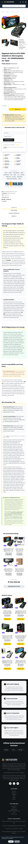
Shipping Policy (14, 809)
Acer (13, 749)
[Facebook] (2, 199)
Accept (10, 841)
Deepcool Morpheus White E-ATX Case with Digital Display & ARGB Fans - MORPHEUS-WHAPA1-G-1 (19, 571)
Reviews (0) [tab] (14, 216)
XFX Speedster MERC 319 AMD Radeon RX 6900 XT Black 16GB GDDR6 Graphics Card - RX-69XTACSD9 (20, 638)
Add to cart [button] (7, 619)
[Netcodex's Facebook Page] (10, 783)
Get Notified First (9, 140)
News (14, 795)
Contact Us (14, 792)
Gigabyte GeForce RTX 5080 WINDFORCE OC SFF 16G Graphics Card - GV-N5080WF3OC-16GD (20, 612)
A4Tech (6, 749)
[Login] (20, 2)
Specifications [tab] (14, 210)
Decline (17, 841)
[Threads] (4, 199)
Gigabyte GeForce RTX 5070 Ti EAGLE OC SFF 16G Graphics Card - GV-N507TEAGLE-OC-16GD (20, 662)
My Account (14, 806)
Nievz (8, 436)
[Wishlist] (23, 2)
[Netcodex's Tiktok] (14, 783)
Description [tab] (14, 207)
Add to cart (17, 109)
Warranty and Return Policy (14, 810)
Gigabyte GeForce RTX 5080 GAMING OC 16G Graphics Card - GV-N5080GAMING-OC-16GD (8, 551)
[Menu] (2, 2)
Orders (14, 807)
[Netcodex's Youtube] (18, 783)
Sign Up (14, 799)
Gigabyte (6, 195)
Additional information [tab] (14, 213)
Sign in (5, 147)
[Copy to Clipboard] (6, 199)
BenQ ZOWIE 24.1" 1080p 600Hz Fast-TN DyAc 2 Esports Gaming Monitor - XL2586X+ (8, 571)
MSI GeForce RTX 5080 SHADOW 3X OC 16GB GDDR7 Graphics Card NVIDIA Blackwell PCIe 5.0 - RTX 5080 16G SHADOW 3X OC (7, 638)
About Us (14, 791)
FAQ (14, 812)
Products (14, 794)
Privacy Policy (14, 814)
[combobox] (12, 6)
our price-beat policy (15, 461)
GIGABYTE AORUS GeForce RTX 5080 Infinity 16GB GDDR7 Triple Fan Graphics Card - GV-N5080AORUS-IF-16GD (7, 614)
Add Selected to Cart (14, 586)
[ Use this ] (17, 144)
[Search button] (24, 6)
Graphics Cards (11, 193)
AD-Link (20, 749)
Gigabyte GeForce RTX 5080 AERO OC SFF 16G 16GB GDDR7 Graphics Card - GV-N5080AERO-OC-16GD (7, 663)
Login (14, 797)
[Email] (8, 199)
